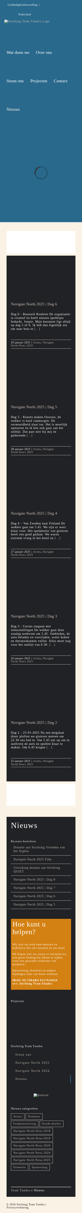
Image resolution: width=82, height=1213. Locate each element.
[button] (28, 109)
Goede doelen (51, 1123)
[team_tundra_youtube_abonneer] (41, 236)
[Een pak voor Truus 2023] (50, 1013)
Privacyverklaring (18, 1207)
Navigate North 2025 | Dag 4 (34, 513)
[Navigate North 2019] (34, 1028)
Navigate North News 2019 (32, 1138)
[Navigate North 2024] (34, 1012)
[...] (36, 328)
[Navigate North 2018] (50, 1026)
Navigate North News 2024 (32, 1152)
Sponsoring (39, 1167)
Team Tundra (20, 1190)
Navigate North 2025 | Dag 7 (34, 888)
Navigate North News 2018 (32, 1130)
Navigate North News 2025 (32, 344)
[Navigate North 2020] (18, 1027)
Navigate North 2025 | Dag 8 (34, 879)
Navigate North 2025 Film (33, 859)
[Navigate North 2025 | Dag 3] (38, 592)
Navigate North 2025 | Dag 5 (34, 407)
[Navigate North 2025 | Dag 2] (38, 699)
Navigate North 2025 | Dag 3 (34, 616)
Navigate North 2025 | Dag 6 (34, 304)
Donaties (34, 1116)
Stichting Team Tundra (31, 1204)
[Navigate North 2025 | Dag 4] (38, 490)
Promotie (19, 1167)
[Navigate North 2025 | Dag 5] (38, 383)
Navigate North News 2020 (32, 1145)
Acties (37, 342)
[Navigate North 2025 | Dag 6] (38, 280)
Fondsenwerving (24, 1123)
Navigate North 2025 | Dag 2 (34, 722)
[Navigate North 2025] (18, 1012)
